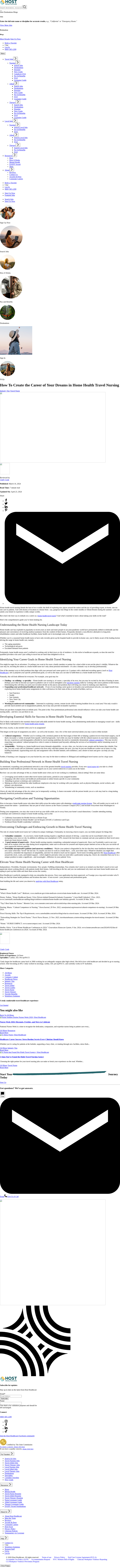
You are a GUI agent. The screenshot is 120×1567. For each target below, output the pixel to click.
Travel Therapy (10, 992)
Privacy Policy (59, 1557)
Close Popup (5, 1566)
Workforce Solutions (12, 996)
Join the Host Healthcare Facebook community (17, 1436)
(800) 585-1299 (6, 1417)
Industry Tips (5, 391)
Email (2, 1394)
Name (2, 1401)
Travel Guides (10, 988)
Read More (4, 1033)
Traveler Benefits (11, 994)
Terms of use (46, 1557)
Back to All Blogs (7, 1015)
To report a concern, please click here (12, 1447)
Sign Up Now (15, 39)
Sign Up (3, 1082)
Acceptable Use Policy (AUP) (17, 1559)
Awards (7, 975)
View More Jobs (6, 25)
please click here (27, 1449)
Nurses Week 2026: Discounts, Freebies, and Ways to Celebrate (25, 1022)
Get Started (4, 1005)
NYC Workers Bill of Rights (63, 1559)
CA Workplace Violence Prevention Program (22, 1562)
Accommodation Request (40, 1559)
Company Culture (11, 977)
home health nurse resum (34, 724)
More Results (5, 39)
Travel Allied (9, 985)
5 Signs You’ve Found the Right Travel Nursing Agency (22, 1057)
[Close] (1, 10)
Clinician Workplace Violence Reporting (92, 1559)
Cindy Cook (4, 480)
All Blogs (8, 973)
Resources (8, 983)
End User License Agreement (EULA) (82, 1557)
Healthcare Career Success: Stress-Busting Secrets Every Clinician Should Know (32, 1039)
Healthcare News (11, 979)
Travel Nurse (15, 391)
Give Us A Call (13, 1197)
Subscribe (4, 1399)
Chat (2, 1096)
